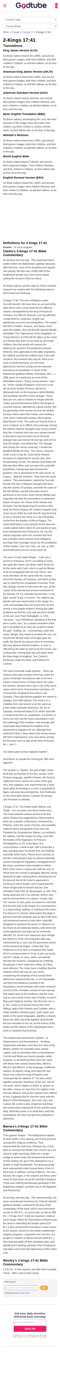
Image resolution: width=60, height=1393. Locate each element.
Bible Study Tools (22, 1293)
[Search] (56, 5)
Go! (44, 1288)
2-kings (15, 32)
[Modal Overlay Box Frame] (30, 1325)
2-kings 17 (27, 32)
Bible (6, 32)
